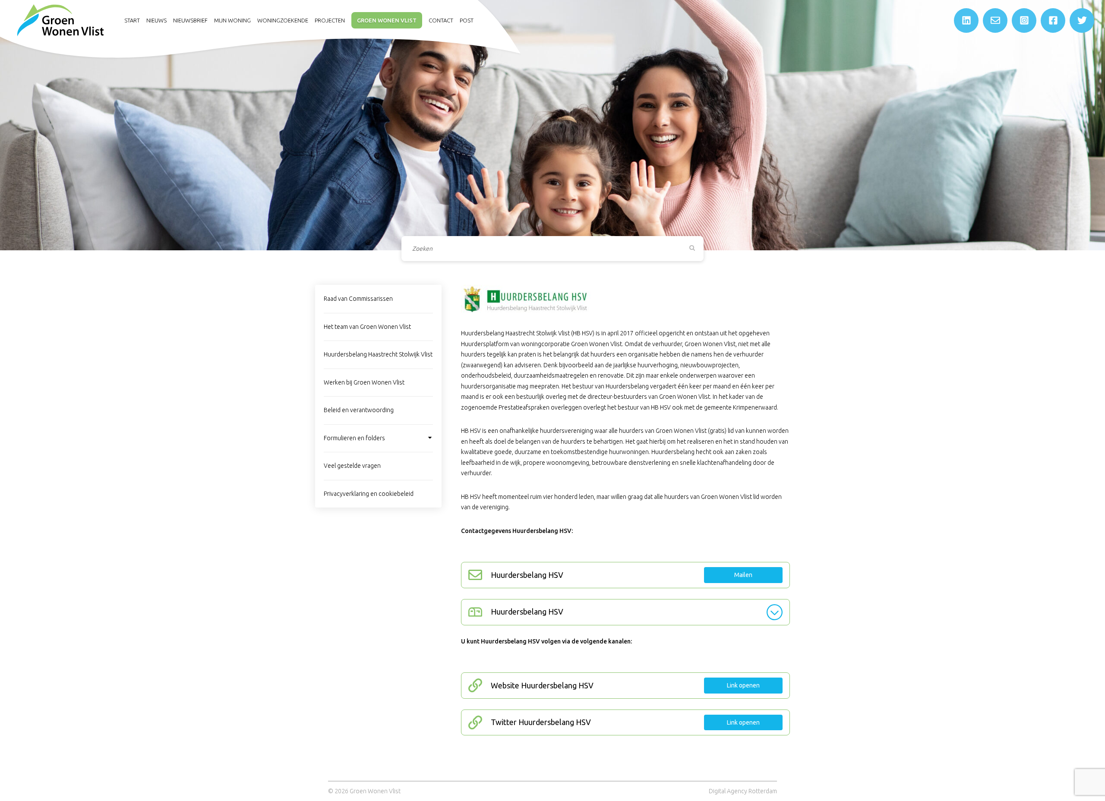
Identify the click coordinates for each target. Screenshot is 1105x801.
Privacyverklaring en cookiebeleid (369, 493)
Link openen (743, 685)
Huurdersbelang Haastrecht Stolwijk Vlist (378, 354)
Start (132, 20)
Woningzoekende (282, 20)
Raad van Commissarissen (358, 298)
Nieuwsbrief (190, 20)
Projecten (330, 20)
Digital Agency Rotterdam (743, 791)
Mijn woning (232, 20)
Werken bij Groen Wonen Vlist (364, 382)
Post (467, 20)
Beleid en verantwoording (359, 410)
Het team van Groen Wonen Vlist (367, 326)
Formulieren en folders (354, 438)
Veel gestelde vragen (352, 465)
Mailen (743, 574)
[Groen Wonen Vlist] (60, 19)
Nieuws (156, 20)
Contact (441, 20)
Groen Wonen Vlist (387, 20)
